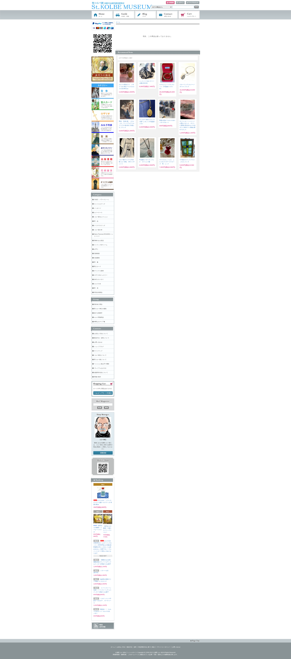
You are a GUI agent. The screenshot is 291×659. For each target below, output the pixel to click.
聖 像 (96, 262)
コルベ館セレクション (101, 217)
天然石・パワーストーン (101, 199)
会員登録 (170, 2)
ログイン (180, 2)
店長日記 (103, 453)
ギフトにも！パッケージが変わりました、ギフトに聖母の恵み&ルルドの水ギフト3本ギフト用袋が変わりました (188, 125)
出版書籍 (97, 258)
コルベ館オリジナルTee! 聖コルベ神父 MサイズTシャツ (127, 162)
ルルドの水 (97, 284)
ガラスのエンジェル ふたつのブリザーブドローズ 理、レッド (166, 162)
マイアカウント (192, 2)
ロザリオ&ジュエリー (100, 275)
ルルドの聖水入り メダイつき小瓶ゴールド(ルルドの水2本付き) (126, 86)
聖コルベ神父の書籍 (100, 308)
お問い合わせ (167, 15)
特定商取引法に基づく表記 (146, 647)
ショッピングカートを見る (103, 393)
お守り (96, 249)
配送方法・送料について (101, 338)
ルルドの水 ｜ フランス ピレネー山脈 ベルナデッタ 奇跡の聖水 (102, 502)
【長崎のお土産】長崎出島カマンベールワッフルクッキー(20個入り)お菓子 (102, 562)
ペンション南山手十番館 (101, 364)
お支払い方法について (101, 333)
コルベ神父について (100, 355)
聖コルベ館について (100, 359)
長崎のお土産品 (99, 240)
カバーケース (98, 212)
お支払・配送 (124, 15)
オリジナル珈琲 (99, 271)
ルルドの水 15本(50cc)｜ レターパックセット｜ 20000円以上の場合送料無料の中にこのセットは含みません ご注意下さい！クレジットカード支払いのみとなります (102, 547)
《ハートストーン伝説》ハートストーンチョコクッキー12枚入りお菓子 (102, 590)
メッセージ (97, 208)
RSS (101, 624)
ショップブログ (99, 346)
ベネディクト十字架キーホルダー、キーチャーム (102, 600)
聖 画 (96, 288)
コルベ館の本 (98, 230)
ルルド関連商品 (99, 317)
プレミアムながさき (100, 368)
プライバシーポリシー (163, 647)
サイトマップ (98, 351)
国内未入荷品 (98, 304)
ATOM (102, 626)
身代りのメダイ (99, 279)
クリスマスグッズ (99, 225)
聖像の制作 (97, 377)
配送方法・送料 (131, 647)
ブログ (145, 15)
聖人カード (97, 266)
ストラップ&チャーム (100, 245)
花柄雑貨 (97, 253)
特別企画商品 (98, 292)
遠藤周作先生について (101, 372)
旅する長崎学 (98, 313)
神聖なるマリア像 (99, 321)
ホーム (102, 15)
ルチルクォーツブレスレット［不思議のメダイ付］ (166, 86)
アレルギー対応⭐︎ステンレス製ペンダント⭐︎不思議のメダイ (147, 121)
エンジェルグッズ (99, 204)
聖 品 (96, 221)
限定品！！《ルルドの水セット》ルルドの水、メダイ (102, 611)
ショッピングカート (189, 15)
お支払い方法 (121, 647)
